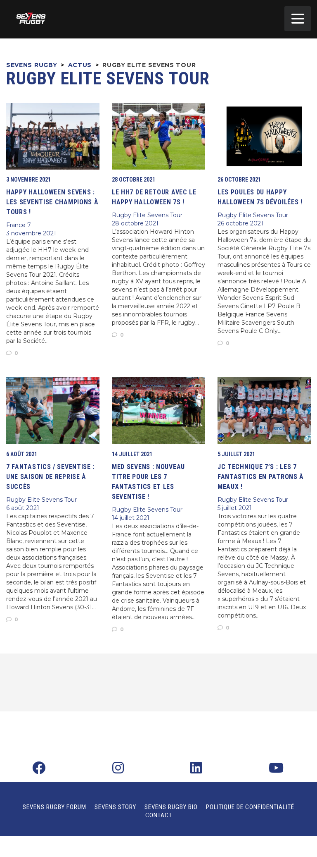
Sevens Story (115, 807)
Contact (158, 815)
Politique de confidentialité (250, 807)
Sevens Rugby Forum (54, 807)
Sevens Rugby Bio (171, 807)
